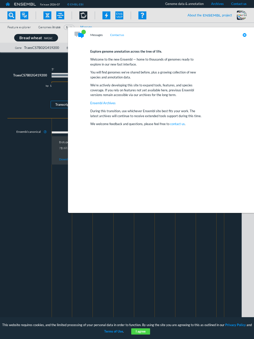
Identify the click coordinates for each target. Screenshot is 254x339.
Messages (96, 35)
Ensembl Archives (103, 103)
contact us (177, 124)
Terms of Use (113, 331)
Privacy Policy (235, 325)
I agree (141, 331)
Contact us (117, 35)
